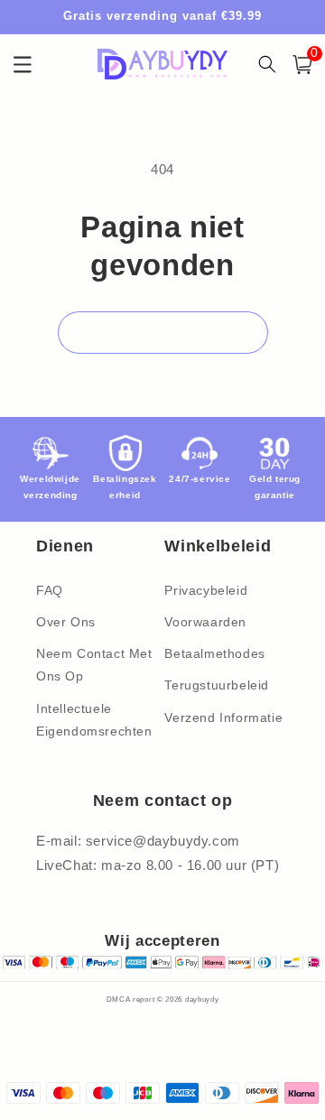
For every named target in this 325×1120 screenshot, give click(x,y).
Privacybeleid (205, 590)
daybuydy (202, 999)
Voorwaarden (205, 622)
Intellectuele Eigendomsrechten (94, 719)
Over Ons (66, 622)
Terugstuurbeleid (216, 685)
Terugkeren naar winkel (163, 332)
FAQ (49, 590)
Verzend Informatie (223, 717)
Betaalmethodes (214, 653)
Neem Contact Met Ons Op (94, 664)
